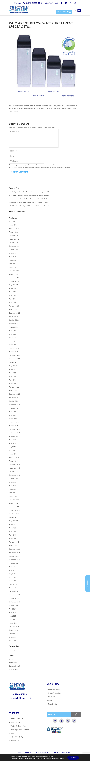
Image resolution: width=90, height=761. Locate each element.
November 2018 (14, 468)
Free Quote (52, 704)
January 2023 (13, 309)
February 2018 (14, 500)
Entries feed (13, 662)
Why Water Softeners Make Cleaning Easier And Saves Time (29, 195)
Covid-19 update (63, 12)
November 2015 (14, 595)
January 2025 (13, 232)
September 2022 (14, 323)
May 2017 (12, 531)
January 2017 (13, 545)
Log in (11, 659)
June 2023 (12, 292)
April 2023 (12, 299)
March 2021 (13, 383)
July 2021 (12, 369)
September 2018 (14, 475)
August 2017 (13, 521)
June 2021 (12, 373)
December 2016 (14, 549)
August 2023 (13, 285)
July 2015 (12, 609)
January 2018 (13, 503)
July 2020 (12, 412)
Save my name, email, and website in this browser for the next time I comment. (38, 165)
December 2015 (14, 591)
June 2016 (12, 570)
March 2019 (13, 454)
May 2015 (12, 616)
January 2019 (13, 461)
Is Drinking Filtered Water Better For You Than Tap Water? (29, 202)
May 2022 (12, 338)
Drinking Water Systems (20, 730)
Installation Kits (16, 722)
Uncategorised (14, 650)
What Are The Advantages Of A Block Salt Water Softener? (29, 206)
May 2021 (12, 376)
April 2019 (12, 450)
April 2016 (12, 577)
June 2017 (12, 528)
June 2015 (12, 612)
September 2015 (14, 602)
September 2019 (14, 433)
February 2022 (14, 348)
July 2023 (12, 288)
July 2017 (12, 524)
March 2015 (13, 623)
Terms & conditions (62, 753)
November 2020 (14, 397)
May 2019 (12, 447)
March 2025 (13, 225)
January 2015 (13, 630)
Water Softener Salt (18, 726)
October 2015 (14, 598)
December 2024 (14, 235)
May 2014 (12, 641)
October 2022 (14, 320)
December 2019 (14, 429)
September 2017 (14, 517)
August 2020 (13, 408)
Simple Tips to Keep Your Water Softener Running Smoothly (29, 192)
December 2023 (14, 278)
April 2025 (12, 221)
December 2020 (14, 394)
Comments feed (14, 666)
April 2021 (12, 380)
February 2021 (14, 387)
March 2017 (13, 538)
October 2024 (14, 242)
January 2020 (13, 426)
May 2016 (12, 574)
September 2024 (14, 246)
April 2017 (12, 535)
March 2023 (13, 302)
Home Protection (54, 693)
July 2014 (12, 637)
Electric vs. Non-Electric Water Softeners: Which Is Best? (28, 199)
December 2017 (14, 507)
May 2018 (12, 489)
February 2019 (14, 457)
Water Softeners (17, 719)
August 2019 (13, 436)
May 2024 (12, 260)
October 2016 (14, 556)
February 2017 (14, 542)
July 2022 (12, 331)
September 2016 (14, 560)
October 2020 (14, 401)
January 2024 (13, 274)
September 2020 (14, 404)
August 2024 (13, 249)
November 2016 (14, 552)
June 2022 (12, 334)
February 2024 (14, 271)
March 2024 (13, 267)
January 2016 (13, 588)
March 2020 (13, 419)
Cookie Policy (43, 753)
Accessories (15, 740)
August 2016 (13, 563)
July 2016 (12, 567)
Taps (12, 733)
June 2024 (12, 257)
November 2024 (14, 239)
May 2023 (12, 295)
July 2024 (12, 253)
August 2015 (13, 605)
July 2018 (12, 482)
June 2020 (12, 415)
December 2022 (14, 313)
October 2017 (14, 514)
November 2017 (14, 510)
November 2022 (14, 316)
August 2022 (13, 327)
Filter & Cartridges (17, 737)
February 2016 (14, 584)
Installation (52, 697)
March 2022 (13, 345)
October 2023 (14, 281)
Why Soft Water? (54, 689)
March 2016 (13, 581)
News (50, 700)
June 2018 (12, 486)
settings (61, 758)
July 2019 (12, 440)
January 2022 (13, 352)
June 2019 (12, 443)
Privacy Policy (25, 753)
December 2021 (14, 355)
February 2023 (14, 306)
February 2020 (14, 422)
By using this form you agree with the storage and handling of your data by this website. (41, 167)
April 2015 (12, 619)
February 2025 (14, 228)
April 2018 (12, 493)
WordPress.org (14, 669)
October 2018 (14, 471)
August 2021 (13, 366)
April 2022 (12, 341)
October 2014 (14, 633)
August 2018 (13, 478)
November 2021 (14, 359)
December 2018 (14, 464)
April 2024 (12, 264)
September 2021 (14, 362)
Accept (73, 757)
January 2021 (13, 390)
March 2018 (13, 496)
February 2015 (14, 626)
